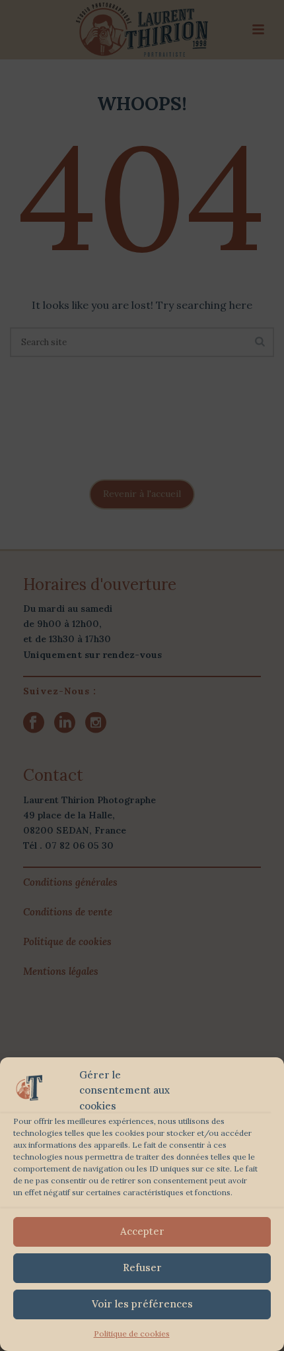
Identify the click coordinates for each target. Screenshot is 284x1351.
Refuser (142, 1267)
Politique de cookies (132, 1333)
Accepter (142, 1231)
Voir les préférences (142, 1304)
